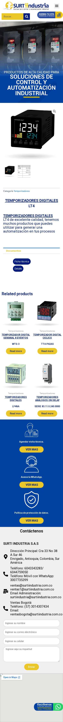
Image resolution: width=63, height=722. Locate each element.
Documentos (13, 250)
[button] (56, 6)
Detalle (18, 268)
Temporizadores (22, 191)
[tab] (31, 251)
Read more (16, 351)
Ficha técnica (22, 261)
